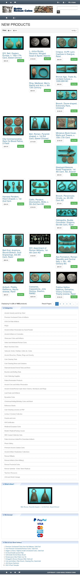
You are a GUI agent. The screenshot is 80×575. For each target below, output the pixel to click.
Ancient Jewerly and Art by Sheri (14, 313)
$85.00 (32, 91)
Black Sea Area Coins (11, 346)
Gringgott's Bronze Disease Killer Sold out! (18, 559)
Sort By (74, 30)
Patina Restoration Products (13, 380)
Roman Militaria (9, 456)
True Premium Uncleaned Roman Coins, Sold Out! (21, 548)
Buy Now (20, 60)
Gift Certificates (9, 422)
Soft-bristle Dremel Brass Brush (15, 555)
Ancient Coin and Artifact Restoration (16, 384)
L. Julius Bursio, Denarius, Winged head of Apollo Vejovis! (39, 53)
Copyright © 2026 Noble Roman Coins (61, 572)
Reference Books (10, 405)
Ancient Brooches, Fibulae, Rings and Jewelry (19, 355)
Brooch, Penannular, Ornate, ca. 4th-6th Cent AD (65, 198)
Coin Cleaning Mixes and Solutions (15, 363)
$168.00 (59, 297)
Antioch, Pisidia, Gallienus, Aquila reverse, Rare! (10, 289)
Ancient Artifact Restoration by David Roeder (18, 330)
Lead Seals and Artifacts (12, 393)
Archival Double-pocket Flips (14, 553)
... (73, 304)
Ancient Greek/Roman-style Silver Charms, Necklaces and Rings (25, 389)
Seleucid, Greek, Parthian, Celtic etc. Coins (18, 351)
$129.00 (59, 111)
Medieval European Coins (12, 426)
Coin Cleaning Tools (10, 359)
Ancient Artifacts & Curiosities (13, 334)
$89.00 (6, 260)
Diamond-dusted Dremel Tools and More (17, 368)
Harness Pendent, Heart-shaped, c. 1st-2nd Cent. (12, 198)
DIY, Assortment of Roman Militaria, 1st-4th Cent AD (38, 250)
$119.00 (33, 142)
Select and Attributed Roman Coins (15, 342)
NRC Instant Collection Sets (13, 435)
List (10, 30)
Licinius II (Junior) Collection (13, 414)
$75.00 (59, 203)
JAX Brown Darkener (12, 563)
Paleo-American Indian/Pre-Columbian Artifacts (19, 439)
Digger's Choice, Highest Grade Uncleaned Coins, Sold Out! (24, 550)
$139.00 (33, 59)
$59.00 (6, 61)
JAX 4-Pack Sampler (12, 565)
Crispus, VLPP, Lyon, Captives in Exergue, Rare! (65, 54)
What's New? (9, 484)
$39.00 (6, 204)
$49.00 (6, 146)
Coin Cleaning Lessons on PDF (14, 410)
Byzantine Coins (9, 397)
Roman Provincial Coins (12, 464)
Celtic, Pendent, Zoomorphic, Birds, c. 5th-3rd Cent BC (39, 201)
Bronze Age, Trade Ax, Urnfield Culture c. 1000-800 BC (66, 79)
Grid (15, 30)
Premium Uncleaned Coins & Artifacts (16, 317)
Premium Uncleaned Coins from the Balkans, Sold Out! (23, 546)
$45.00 (59, 59)
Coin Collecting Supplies (12, 376)
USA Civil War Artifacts (11, 321)
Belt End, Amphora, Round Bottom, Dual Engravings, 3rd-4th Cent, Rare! (12, 253)
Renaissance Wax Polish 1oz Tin (15, 557)
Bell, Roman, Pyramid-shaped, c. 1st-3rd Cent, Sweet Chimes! (39, 136)
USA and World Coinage (12, 477)
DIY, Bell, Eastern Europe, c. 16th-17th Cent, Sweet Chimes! (12, 55)
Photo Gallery (8, 443)
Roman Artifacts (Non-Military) (14, 460)
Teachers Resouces (10, 473)
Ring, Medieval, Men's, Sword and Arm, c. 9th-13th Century (39, 85)
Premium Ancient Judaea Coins (14, 447)
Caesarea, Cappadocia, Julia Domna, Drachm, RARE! (37, 290)
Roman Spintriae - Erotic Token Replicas (17, 468)
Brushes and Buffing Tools (12, 372)
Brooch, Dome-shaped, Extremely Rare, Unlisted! (66, 105)
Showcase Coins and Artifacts (14, 338)
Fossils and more (10, 418)
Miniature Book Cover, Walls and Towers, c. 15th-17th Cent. (66, 135)
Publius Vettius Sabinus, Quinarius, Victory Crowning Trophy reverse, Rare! (66, 290)
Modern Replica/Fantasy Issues (14, 431)
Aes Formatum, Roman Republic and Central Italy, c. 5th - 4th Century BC (66, 260)
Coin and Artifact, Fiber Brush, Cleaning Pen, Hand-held (23, 561)
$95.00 (59, 84)
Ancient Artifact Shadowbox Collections (16, 452)
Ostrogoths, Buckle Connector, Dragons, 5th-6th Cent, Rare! (65, 222)
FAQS (6, 325)
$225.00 (33, 297)
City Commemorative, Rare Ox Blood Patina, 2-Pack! (13, 141)
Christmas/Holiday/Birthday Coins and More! (18, 401)
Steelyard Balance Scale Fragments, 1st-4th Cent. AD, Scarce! (66, 169)
